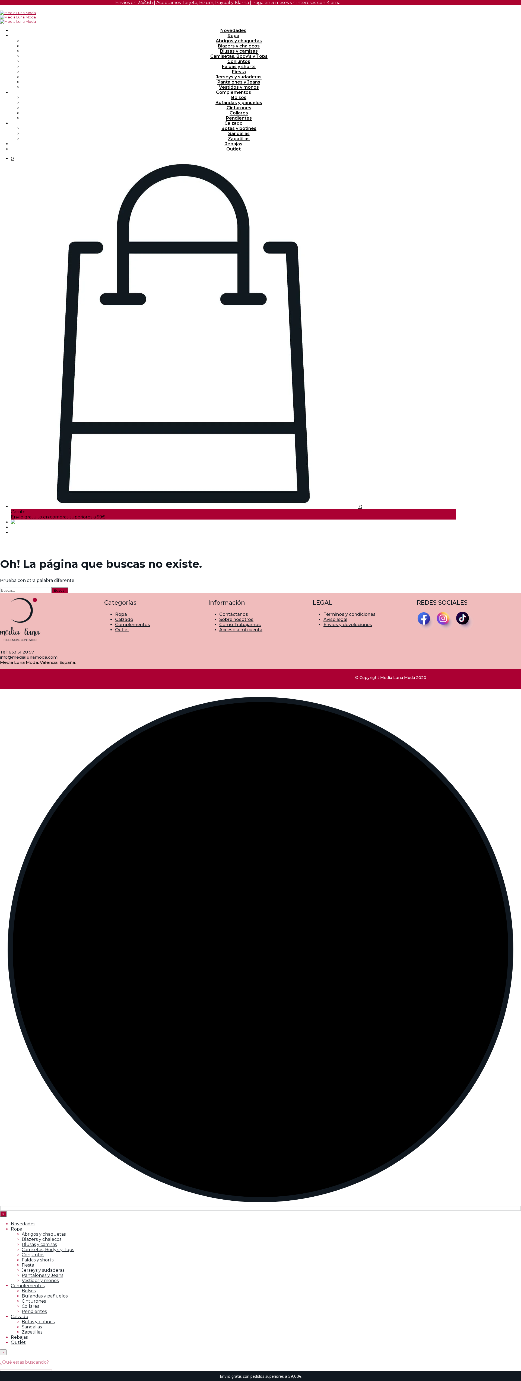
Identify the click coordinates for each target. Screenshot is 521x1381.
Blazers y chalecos (239, 46)
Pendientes (239, 118)
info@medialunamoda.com (29, 657)
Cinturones (239, 107)
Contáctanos (233, 614)
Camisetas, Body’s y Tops (239, 56)
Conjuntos (238, 61)
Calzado (233, 123)
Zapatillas (239, 138)
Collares (239, 113)
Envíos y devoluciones (347, 624)
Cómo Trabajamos (240, 624)
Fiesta (239, 71)
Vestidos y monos (239, 87)
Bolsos (238, 97)
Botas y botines (238, 128)
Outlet (233, 149)
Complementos (233, 92)
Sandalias (239, 133)
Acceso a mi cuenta (240, 629)
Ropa (233, 35)
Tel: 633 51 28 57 (17, 652)
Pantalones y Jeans (238, 82)
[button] (12, 158)
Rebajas (233, 143)
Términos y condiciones (349, 614)
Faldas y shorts (239, 66)
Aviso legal (335, 619)
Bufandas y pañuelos (238, 102)
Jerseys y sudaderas (239, 76)
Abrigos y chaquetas (239, 40)
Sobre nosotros (236, 619)
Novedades (233, 30)
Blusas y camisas (239, 51)
